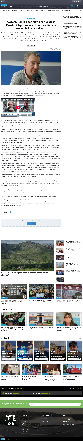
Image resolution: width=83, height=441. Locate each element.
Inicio (23, 418)
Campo (36, 10)
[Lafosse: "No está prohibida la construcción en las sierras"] (27, 255)
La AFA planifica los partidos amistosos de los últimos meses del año (72, 17)
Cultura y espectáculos (53, 10)
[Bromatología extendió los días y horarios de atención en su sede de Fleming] (72, 369)
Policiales (14, 10)
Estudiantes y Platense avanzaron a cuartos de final (73, 242)
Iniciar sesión (31, 223)
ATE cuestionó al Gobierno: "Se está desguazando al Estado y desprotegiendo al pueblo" (13, 329)
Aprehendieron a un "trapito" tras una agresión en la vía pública (72, 33)
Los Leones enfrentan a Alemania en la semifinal (73, 271)
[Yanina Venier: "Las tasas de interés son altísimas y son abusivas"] (10, 369)
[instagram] (2, 1)
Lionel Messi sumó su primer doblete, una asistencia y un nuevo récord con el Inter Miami (73, 27)
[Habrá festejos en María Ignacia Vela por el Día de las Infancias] (31, 369)
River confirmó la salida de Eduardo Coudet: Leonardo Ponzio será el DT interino (12, 302)
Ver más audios (79, 338)
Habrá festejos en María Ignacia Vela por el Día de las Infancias (30, 378)
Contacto (44, 423)
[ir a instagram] (13, 423)
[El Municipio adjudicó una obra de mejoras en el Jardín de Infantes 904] (41, 319)
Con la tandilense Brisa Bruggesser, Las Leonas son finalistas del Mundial (40, 301)
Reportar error (45, 421)
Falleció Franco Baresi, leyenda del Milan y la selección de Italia (72, 23)
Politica (43, 10)
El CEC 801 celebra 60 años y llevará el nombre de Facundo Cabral (73, 264)
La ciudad (22, 10)
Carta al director (46, 419)
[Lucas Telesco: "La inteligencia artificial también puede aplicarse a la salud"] (69, 291)
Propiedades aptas (41, 393)
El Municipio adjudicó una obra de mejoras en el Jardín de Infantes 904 (41, 328)
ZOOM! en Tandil (66, 10)
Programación (25, 431)
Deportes (29, 10)
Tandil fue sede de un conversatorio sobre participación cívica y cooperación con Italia (49, 379)
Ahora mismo (6, 10)
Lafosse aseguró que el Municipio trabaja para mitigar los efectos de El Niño (73, 249)
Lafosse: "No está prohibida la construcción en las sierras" (24, 274)
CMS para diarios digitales (76, 439)
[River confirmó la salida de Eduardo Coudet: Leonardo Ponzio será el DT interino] (14, 291)
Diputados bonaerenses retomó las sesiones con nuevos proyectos (72, 279)
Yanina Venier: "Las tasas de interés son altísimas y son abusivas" (9, 378)
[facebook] (4, 1)
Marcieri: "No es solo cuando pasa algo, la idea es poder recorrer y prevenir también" (69, 329)
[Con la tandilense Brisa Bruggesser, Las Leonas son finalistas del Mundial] (41, 291)
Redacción (44, 418)
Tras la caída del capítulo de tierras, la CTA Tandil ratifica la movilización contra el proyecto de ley (72, 38)
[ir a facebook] (9, 423)
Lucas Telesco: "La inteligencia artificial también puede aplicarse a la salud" (68, 301)
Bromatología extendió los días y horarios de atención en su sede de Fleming (72, 378)
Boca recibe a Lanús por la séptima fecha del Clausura (72, 257)
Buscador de (12, 393)
